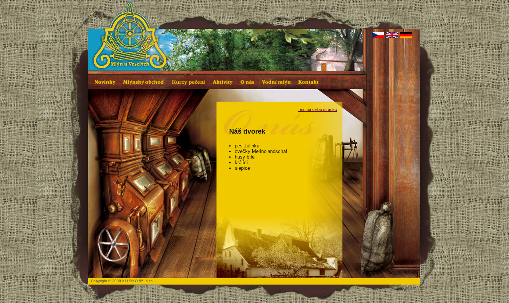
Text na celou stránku (317, 109)
